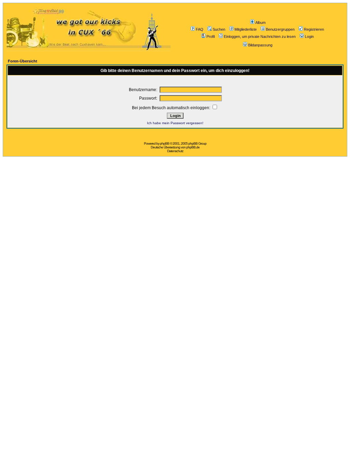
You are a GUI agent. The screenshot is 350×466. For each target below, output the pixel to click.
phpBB (164, 143)
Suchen (219, 29)
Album (260, 22)
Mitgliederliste (245, 29)
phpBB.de (193, 147)
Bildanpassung (260, 45)
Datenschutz (175, 151)
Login (309, 36)
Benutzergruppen (280, 29)
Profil (210, 36)
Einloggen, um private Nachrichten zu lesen (260, 36)
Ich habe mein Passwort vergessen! (175, 123)
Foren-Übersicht (22, 61)
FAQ (199, 29)
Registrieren (314, 29)
